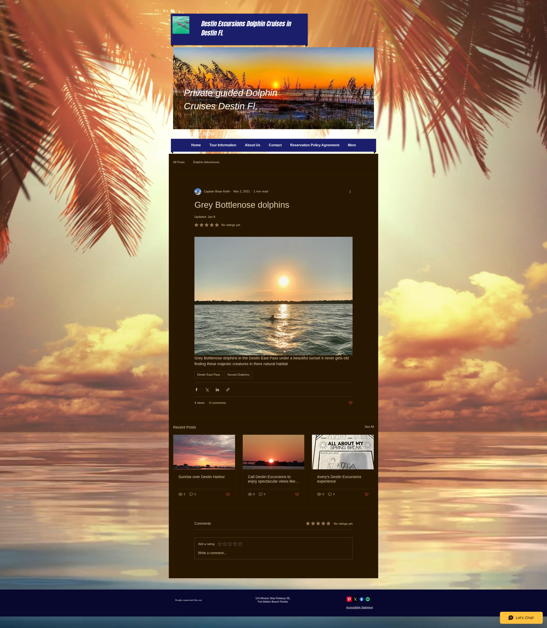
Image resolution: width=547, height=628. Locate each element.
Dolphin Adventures (206, 162)
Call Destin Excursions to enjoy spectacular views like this (271, 479)
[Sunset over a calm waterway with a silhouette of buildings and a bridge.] (273, 452)
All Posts (179, 162)
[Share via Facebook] (196, 390)
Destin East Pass (208, 374)
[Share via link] (228, 390)
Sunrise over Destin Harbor (201, 477)
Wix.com (198, 600)
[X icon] (355, 599)
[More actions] (350, 191)
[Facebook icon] (361, 599)
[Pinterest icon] (349, 599)
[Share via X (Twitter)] (207, 390)
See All (369, 426)
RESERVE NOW (196, 134)
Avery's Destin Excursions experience (339, 479)
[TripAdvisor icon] (367, 599)
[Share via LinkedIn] (217, 390)
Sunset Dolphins (238, 374)
